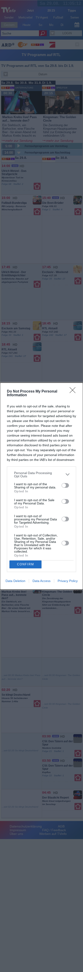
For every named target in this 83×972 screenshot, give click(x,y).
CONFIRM (25, 564)
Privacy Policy (68, 581)
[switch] (65, 485)
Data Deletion (15, 581)
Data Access (41, 581)
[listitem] (41, 474)
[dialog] (41, 486)
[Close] (74, 391)
